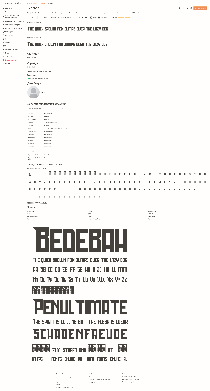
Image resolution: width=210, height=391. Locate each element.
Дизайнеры (9, 39)
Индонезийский (32, 216)
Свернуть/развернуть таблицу (37, 168)
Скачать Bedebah (200, 8)
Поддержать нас (11, 60)
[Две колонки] (32, 17)
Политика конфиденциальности (99, 379)
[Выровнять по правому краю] (86, 17)
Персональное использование (39, 78)
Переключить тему (97, 374)
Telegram (8, 56)
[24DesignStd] (33, 92)
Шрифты (8, 8)
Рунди (90, 216)
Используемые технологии (131, 379)
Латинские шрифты (12, 25)
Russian (58, 384)
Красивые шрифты (128, 374)
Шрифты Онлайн (12, 3)
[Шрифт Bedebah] (117, 294)
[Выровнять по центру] (82, 17)
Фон (105, 17)
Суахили (150, 214)
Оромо (90, 211)
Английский (31, 211)
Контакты (92, 382)
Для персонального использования (12, 16)
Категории (9, 32)
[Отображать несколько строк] (35, 17)
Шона (149, 219)
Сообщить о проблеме (129, 382)
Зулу (28, 214)
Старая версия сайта (129, 376)
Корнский (30, 219)
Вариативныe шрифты (13, 28)
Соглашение (93, 377)
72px (115, 17)
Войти (7, 64)
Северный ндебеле (94, 219)
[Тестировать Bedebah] (191, 8)
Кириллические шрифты (14, 21)
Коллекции (9, 35)
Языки (7, 42)
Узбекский (151, 216)
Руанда (90, 214)
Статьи (8, 46)
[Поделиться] (187, 8)
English (58, 382)
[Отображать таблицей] (39, 17)
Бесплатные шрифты (13, 12)
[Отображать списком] (29, 17)
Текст (95, 17)
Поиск (7, 53)
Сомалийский (152, 211)
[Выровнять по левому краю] (79, 17)
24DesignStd (136, 13)
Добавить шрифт (11, 49)
